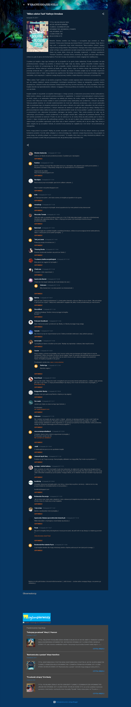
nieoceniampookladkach (42, 431)
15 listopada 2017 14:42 (48, 508)
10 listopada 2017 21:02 (63, 259)
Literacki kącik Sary (41, 456)
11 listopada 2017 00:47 (46, 297)
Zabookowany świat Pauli (42, 536)
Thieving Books (39, 249)
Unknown (43, 285)
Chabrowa (37, 269)
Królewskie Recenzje (41, 496)
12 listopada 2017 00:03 (49, 378)
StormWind (38, 309)
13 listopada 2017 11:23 (54, 456)
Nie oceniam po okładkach (42, 438)
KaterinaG (37, 228)
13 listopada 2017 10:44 (45, 446)
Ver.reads (37, 401)
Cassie (36, 351)
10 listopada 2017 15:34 (47, 179)
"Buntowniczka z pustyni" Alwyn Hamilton (43, 655)
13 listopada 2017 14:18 (53, 285)
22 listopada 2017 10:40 (61, 544)
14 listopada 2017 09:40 (48, 481)
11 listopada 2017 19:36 (48, 341)
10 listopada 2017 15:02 (54, 153)
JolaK (36, 446)
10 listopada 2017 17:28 (48, 204)
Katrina (36, 298)
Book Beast (38, 378)
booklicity (37, 481)
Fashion (37, 163)
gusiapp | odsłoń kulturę (42, 466)
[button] (103, 14)
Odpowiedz (38, 159)
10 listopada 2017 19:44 (52, 249)
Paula (36, 528)
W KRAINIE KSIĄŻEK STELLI (42, 4)
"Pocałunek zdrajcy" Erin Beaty (39, 677)
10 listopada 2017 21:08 (48, 269)
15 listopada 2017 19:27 (45, 528)
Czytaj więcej (98, 649)
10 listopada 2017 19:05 (53, 214)
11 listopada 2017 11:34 (49, 309)
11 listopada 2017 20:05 (46, 350)
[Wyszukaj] (107, 5)
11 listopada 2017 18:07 (46, 331)
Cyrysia (36, 331)
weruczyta (37, 341)
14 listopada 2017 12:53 (55, 496)
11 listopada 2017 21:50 (54, 365)
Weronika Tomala (40, 214)
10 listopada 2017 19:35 (48, 228)
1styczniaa (38, 508)
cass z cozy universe (56, 362)
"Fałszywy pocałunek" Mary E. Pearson (42, 632)
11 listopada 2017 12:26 (54, 321)
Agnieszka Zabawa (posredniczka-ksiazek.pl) (49, 518)
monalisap (37, 204)
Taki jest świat (39, 239)
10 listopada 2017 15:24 (46, 163)
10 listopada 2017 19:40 (51, 239)
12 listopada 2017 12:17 (48, 401)
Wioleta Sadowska (40, 153)
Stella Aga (43, 365)
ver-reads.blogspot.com (41, 409)
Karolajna (37, 180)
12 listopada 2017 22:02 (58, 431)
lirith (35, 195)
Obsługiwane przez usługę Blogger (67, 702)
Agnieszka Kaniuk (40, 279)
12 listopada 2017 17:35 (47, 416)
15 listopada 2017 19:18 (72, 518)
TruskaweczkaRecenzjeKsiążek (45, 259)
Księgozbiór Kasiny (40, 391)
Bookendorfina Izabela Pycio (44, 545)
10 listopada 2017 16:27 (44, 195)
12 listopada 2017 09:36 (54, 391)
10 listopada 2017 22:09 (53, 279)
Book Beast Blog (39, 384)
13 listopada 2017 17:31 (57, 466)
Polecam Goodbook (41, 321)
